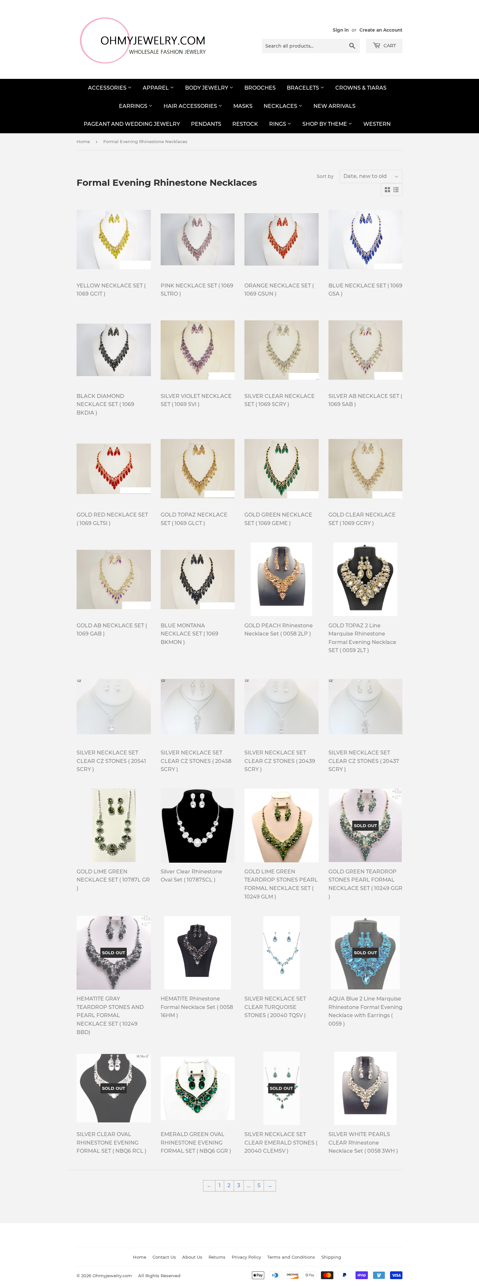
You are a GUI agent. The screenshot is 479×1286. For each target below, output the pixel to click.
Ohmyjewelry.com (112, 1275)
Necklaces (281, 106)
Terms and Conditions (291, 1257)
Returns (217, 1257)
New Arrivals (334, 106)
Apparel (156, 88)
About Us (192, 1257)
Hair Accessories (191, 106)
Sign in (341, 30)
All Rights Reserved (159, 1275)
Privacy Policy (246, 1257)
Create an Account (380, 30)
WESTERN (377, 124)
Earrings (134, 106)
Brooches (260, 88)
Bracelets (303, 88)
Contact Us (164, 1257)
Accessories (108, 88)
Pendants (206, 124)
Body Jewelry (207, 88)
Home (83, 141)
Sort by (325, 176)
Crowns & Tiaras (360, 88)
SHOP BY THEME (325, 124)
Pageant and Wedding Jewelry (132, 124)
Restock (245, 124)
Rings (278, 124)
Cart (389, 46)
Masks (243, 106)
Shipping (331, 1257)
